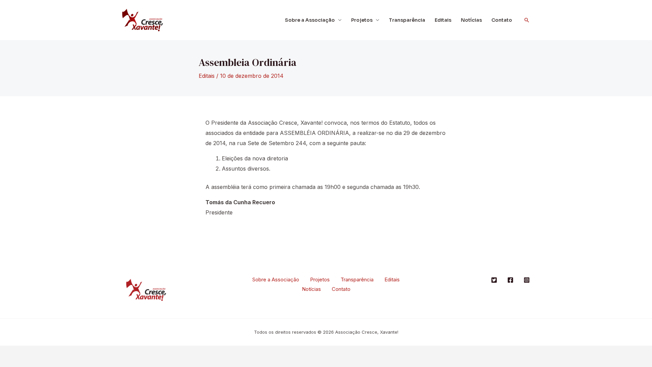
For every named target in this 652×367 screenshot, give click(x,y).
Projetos (362, 20)
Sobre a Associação (310, 20)
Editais (443, 20)
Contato (501, 20)
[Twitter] (494, 280)
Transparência (407, 20)
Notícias (471, 20)
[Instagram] (527, 280)
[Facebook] (510, 280)
